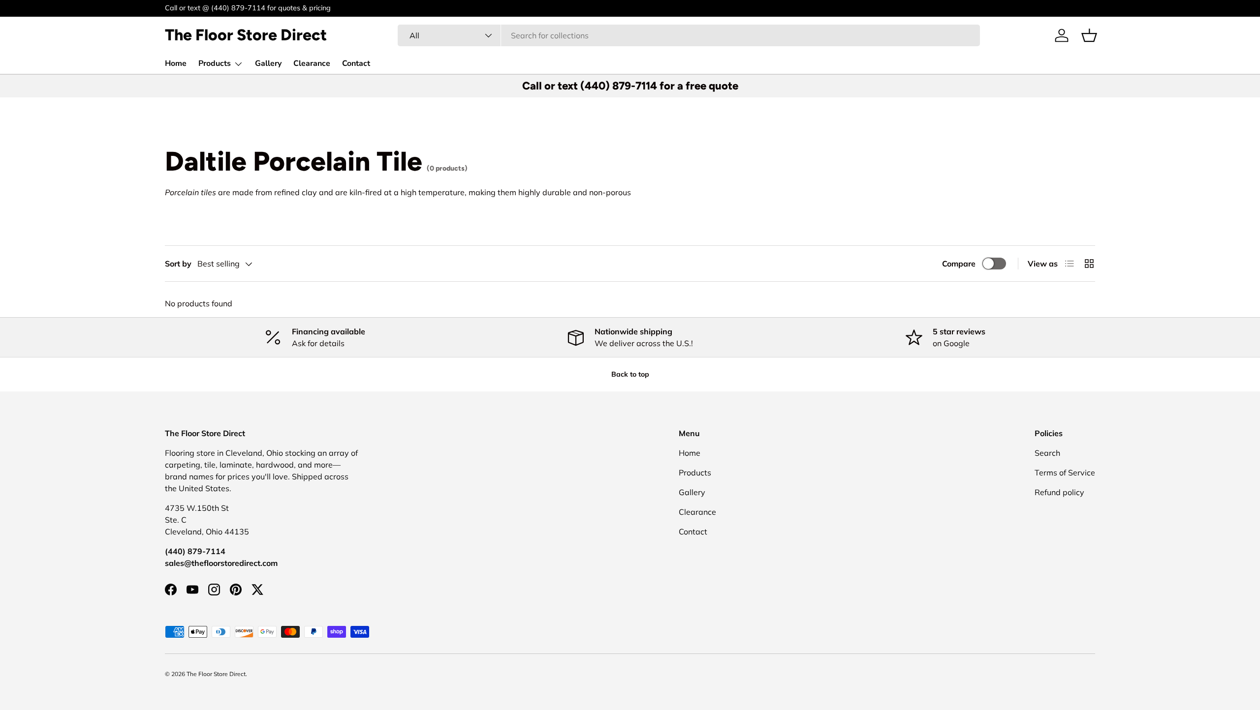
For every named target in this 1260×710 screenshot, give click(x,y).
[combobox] (689, 35)
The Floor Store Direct (216, 674)
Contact (356, 63)
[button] (1089, 35)
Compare (959, 263)
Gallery (268, 63)
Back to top (630, 374)
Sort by (178, 263)
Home (176, 63)
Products (214, 63)
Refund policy (1059, 492)
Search (1047, 453)
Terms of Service (1065, 472)
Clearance (311, 63)
